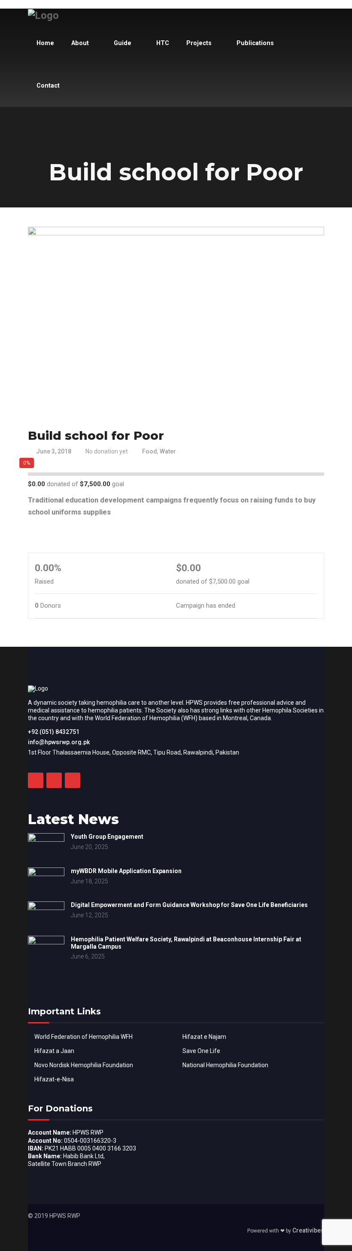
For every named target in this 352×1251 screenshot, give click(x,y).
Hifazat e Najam (204, 1036)
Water (168, 451)
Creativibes (308, 1230)
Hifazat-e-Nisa (54, 1079)
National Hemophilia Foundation (225, 1065)
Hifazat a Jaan (54, 1050)
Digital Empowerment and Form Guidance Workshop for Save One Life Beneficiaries (189, 904)
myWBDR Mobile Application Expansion (126, 870)
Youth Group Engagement (107, 836)
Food (149, 451)
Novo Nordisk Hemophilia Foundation (83, 1065)
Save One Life (201, 1050)
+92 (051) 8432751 (53, 731)
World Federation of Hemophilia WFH (83, 1036)
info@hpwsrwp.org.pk (59, 742)
